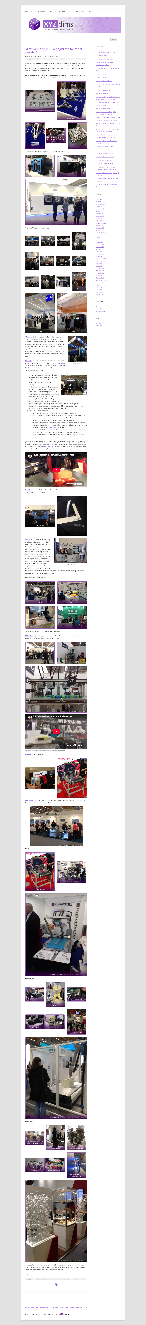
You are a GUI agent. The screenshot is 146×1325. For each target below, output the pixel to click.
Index (90, 12)
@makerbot (51, 427)
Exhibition (34, 59)
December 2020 (100, 249)
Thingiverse (75, 59)
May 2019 (99, 263)
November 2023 (100, 211)
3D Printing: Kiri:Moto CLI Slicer (105, 157)
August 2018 (99, 282)
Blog (69, 12)
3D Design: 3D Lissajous (103, 90)
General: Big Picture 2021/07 (104, 164)
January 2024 (100, 209)
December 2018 (100, 273)
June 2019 (99, 261)
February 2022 (100, 228)
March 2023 (99, 213)
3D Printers (61, 12)
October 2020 (100, 252)
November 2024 (100, 204)
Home (27, 12)
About (33, 12)
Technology (99, 309)
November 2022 (100, 218)
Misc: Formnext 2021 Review (104, 150)
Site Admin (99, 325)
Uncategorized (100, 311)
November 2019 (100, 256)
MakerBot (48, 59)
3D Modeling (42, 12)
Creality (28, 59)
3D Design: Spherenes (102, 77)
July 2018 (98, 285)
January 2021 (100, 247)
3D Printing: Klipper (101, 56)
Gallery (75, 12)
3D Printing (52, 12)
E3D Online (29, 636)
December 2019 (100, 254)
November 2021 (100, 230)
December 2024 (100, 202)
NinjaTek (28, 754)
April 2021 (99, 240)
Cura (55, 346)
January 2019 (100, 271)
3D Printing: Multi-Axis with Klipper (106, 52)
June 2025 (99, 199)
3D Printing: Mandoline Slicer (104, 153)
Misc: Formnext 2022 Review (104, 108)
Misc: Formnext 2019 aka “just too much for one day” (53, 50)
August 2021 (99, 235)
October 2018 (100, 278)
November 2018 (100, 275)
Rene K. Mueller (32, 56)
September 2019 (101, 259)
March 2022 (99, 225)
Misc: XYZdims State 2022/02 (104, 146)
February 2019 (100, 268)
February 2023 (100, 216)
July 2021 (98, 237)
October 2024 (100, 206)
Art (97, 306)
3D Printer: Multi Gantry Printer (105, 59)
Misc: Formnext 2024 (102, 74)
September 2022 (101, 223)
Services (83, 12)
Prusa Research (66, 59)
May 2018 (99, 290)
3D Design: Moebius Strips (104, 81)
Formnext (41, 59)
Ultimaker (82, 59)
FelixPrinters (29, 800)
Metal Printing (56, 59)
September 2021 (101, 232)
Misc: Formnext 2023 (102, 93)
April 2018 (99, 292)
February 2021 (100, 244)
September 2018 (101, 280)
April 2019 (99, 266)
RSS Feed (99, 323)
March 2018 (99, 294)
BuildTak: (28, 490)
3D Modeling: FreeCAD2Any (104, 160)
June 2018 (99, 287)
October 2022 (100, 221)
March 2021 (99, 242)
